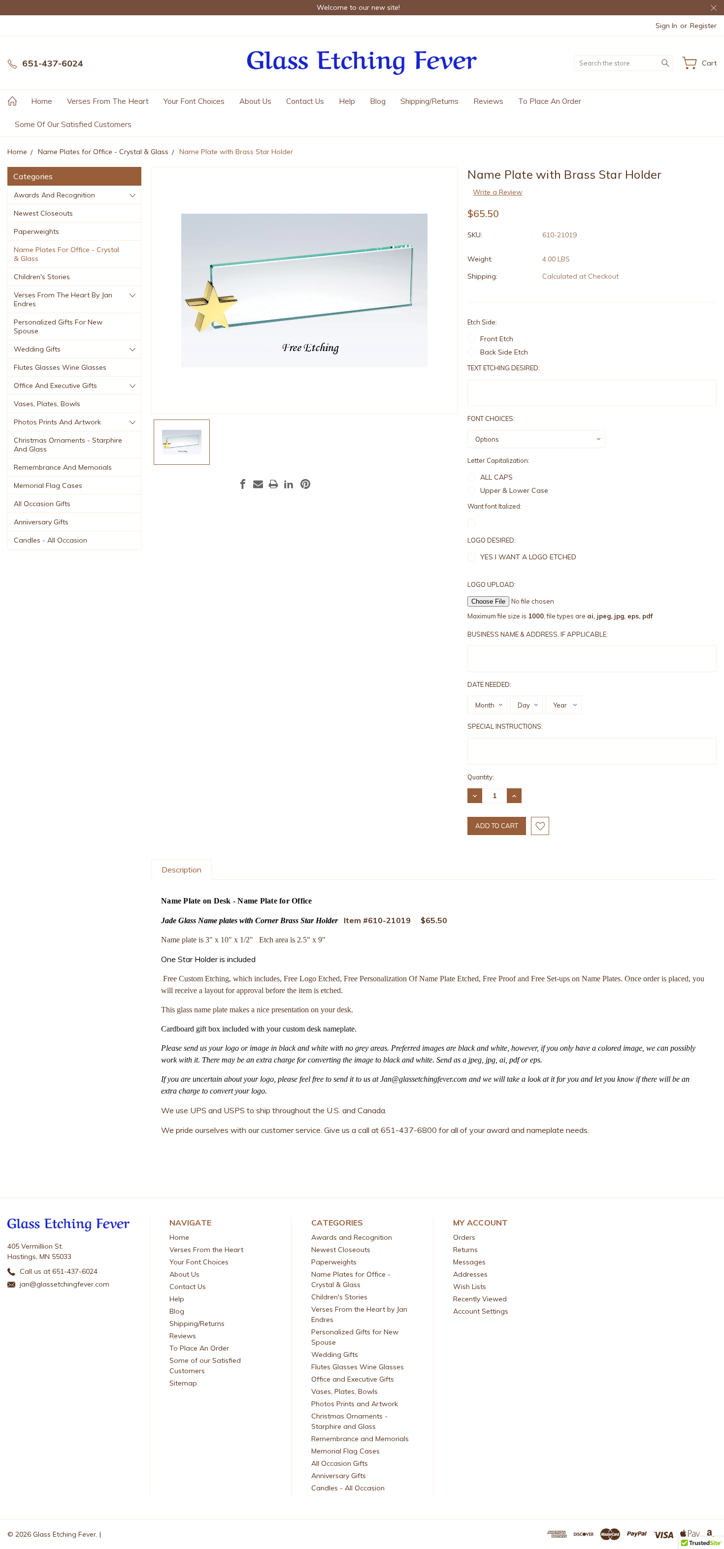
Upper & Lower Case (514, 490)
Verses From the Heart (108, 101)
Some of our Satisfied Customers (73, 124)
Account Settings (480, 1311)
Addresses (470, 1274)
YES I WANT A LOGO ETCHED (528, 556)
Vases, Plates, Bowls (47, 403)
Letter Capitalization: (498, 460)
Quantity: (480, 777)
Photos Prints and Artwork (57, 422)
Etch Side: (482, 322)
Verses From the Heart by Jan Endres (63, 299)
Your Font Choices (194, 101)
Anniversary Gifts (41, 521)
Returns (465, 1249)
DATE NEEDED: (489, 684)
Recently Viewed (480, 1298)
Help (347, 101)
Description (181, 869)
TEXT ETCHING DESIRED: (503, 368)
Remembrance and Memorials (63, 467)
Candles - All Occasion (50, 540)
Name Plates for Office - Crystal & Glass (66, 254)
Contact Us (305, 101)
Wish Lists (469, 1286)
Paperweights (36, 231)
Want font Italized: (494, 506)
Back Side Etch (504, 352)
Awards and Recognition (54, 195)
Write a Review (497, 192)
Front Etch (496, 338)
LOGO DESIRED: (491, 540)
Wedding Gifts (37, 349)
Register (703, 25)
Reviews (488, 101)
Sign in (666, 25)
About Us (255, 101)
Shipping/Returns (429, 101)
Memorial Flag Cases (48, 485)
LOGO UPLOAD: (491, 584)
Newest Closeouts (43, 213)
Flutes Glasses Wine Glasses (60, 367)
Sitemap (183, 1383)
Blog (378, 101)
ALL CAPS (496, 477)
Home (41, 101)
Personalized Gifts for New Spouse (58, 326)
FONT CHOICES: (491, 418)
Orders (464, 1237)
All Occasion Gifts (42, 503)
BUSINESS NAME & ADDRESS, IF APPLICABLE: (537, 634)
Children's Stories (42, 276)
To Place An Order (549, 101)
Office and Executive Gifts (55, 385)
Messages (469, 1262)
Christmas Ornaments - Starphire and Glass (68, 444)
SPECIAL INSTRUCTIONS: (505, 726)
